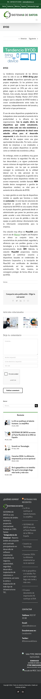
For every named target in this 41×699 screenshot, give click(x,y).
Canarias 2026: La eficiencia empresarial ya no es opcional (23, 457)
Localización (26, 633)
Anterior (24, 38)
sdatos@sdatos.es (28, 2)
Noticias (5, 282)
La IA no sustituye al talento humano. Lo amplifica (23, 422)
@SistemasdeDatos (29, 641)
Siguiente (32, 38)
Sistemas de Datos (20, 687)
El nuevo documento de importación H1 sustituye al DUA (29, 594)
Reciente (20, 415)
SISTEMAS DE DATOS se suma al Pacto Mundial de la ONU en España (24, 435)
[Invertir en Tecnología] (7, 446)
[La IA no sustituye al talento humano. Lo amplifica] (7, 421)
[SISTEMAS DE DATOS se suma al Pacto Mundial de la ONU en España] (7, 432)
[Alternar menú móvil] (37, 20)
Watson (17, 234)
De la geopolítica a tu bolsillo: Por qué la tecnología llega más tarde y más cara (23, 470)
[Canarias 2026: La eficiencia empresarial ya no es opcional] (7, 456)
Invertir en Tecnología (20, 446)
